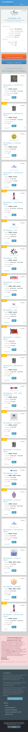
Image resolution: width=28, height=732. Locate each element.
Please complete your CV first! (17, 20)
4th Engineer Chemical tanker (12, 144)
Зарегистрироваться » (15, 698)
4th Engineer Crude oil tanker (12, 283)
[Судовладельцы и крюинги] (13, 4)
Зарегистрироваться (10, 707)
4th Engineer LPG (10, 230)
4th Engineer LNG (10, 473)
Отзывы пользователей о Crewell (13, 712)
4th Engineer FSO (10, 258)
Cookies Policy (19, 724)
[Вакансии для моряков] (11, 4)
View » (14, 97)
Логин (6, 705)
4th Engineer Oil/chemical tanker (13, 86)
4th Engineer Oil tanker (12, 423)
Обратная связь (9, 714)
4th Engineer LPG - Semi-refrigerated (12, 394)
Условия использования (11, 710)
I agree (14, 727)
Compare (23, 75)
